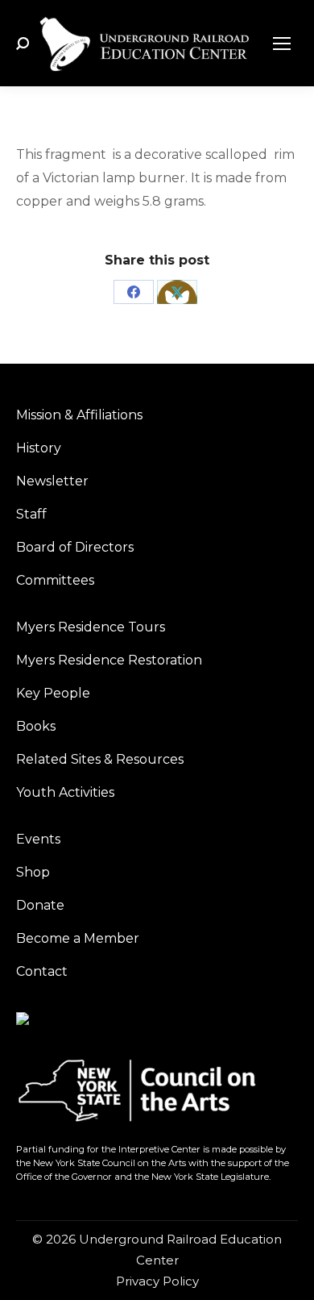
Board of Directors (75, 547)
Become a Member (77, 938)
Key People (53, 693)
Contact (42, 971)
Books (36, 726)
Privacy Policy (157, 1281)
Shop (33, 872)
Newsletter (52, 481)
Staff (31, 514)
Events (38, 839)
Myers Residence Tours (90, 627)
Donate (40, 905)
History (38, 448)
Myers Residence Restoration (109, 660)
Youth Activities (65, 792)
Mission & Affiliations (79, 415)
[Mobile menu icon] (282, 43)
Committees (55, 580)
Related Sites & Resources (100, 759)
